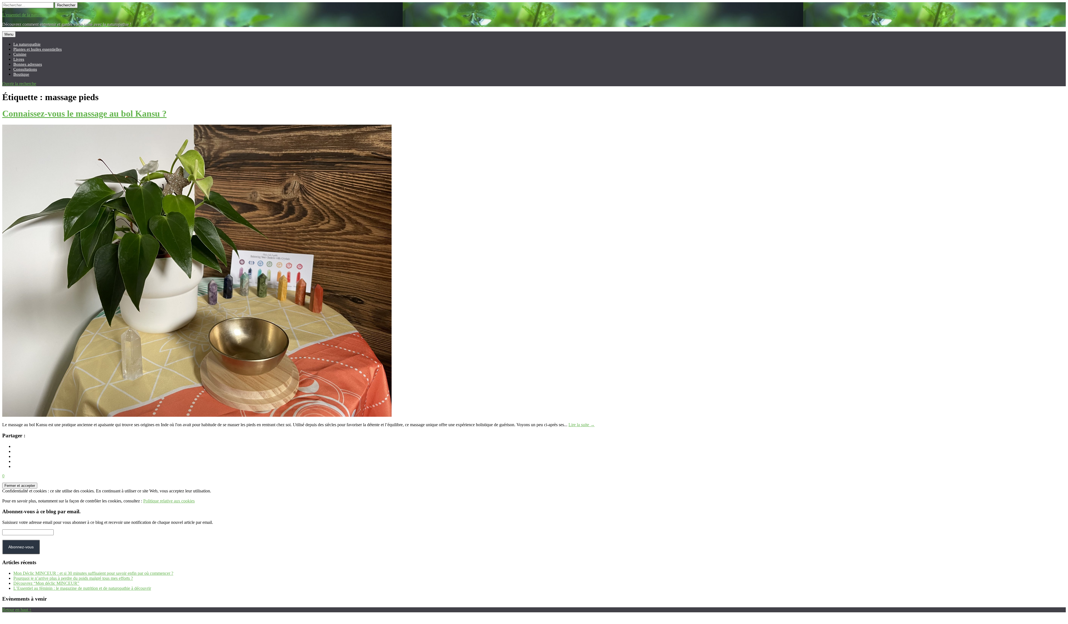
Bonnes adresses (27, 64)
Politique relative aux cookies (169, 501)
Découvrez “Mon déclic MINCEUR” (46, 583)
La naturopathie (27, 44)
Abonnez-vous (21, 547)
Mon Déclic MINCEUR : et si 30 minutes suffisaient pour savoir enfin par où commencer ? (93, 573)
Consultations (25, 69)
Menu (8, 34)
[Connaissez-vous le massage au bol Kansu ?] (197, 415)
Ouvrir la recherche (19, 83)
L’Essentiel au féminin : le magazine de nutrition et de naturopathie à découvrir (82, 588)
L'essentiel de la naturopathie (27, 15)
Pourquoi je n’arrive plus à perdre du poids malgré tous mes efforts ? (73, 578)
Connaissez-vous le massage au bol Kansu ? (84, 113)
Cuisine (19, 54)
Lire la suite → (581, 424)
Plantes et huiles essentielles (37, 49)
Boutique (21, 74)
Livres (18, 59)
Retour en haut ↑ (16, 609)
